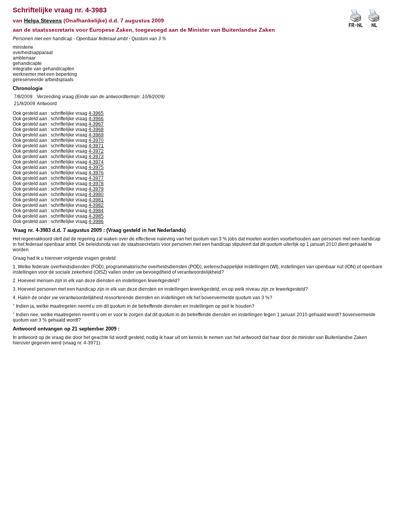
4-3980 (96, 194)
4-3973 (96, 156)
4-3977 (96, 178)
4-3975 (96, 167)
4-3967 (96, 124)
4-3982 (96, 205)
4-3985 (96, 216)
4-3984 (96, 210)
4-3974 (96, 162)
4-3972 (96, 151)
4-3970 (96, 140)
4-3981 (96, 200)
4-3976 (96, 172)
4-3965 (96, 113)
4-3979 (96, 189)
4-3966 (96, 118)
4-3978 (96, 183)
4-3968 (96, 129)
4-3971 (96, 145)
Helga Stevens (43, 20)
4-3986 (96, 221)
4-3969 (96, 135)
